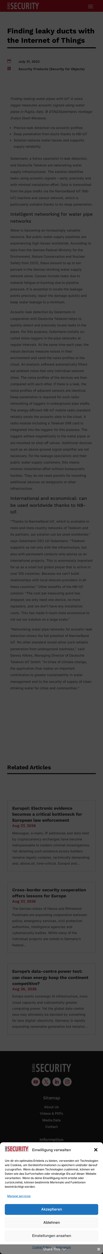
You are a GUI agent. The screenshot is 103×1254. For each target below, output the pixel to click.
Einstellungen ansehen (51, 1235)
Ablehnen (51, 1222)
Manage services (18, 1196)
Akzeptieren (51, 1209)
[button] (95, 1149)
